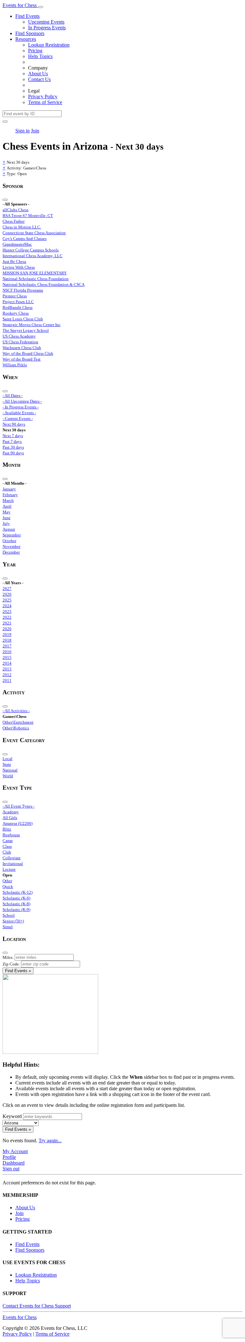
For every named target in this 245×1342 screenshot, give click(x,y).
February (10, 494)
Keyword (12, 1116)
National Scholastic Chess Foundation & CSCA (44, 284)
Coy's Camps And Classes (25, 238)
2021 (7, 623)
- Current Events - (18, 418)
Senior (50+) (13, 921)
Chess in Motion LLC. (22, 227)
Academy (11, 811)
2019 (7, 634)
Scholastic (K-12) (18, 892)
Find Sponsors (29, 33)
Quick (8, 886)
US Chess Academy (19, 336)
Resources (25, 39)
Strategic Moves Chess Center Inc (32, 324)
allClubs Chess (15, 209)
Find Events (27, 16)
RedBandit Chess (18, 307)
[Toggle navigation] (40, 7)
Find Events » (18, 970)
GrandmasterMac (17, 244)
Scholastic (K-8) (16, 903)
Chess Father (14, 221)
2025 (7, 600)
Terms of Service (45, 102)
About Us (38, 73)
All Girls (10, 817)
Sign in (22, 130)
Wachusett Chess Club (22, 347)
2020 (7, 628)
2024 (7, 605)
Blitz (7, 829)
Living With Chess (19, 267)
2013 (7, 669)
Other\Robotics (16, 728)
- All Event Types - (18, 806)
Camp (8, 840)
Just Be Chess (14, 261)
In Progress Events (47, 27)
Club (7, 852)
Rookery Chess (16, 313)
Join (35, 130)
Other (7, 880)
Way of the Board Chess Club (28, 353)
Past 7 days (12, 441)
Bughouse (11, 834)
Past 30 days (13, 447)
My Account (15, 1151)
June (7, 517)
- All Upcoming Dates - (22, 401)
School (9, 915)
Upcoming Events (46, 22)
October (9, 540)
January (9, 489)
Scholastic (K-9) (16, 909)
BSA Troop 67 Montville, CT (28, 215)
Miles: (8, 957)
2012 (7, 674)
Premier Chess (15, 296)
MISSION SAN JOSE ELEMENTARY (35, 273)
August (9, 529)
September (12, 535)
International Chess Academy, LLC (33, 255)
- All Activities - (16, 710)
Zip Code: (11, 964)
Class (7, 846)
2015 (7, 657)
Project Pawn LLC (18, 301)
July (6, 523)
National (10, 770)
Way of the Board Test (22, 359)
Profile (9, 1157)
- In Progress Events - (21, 407)
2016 (7, 651)
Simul (8, 926)
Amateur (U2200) (18, 823)
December (11, 552)
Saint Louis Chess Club (23, 319)
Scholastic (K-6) (16, 898)
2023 (7, 611)
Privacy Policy (42, 96)
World (8, 775)
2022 (7, 617)
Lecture (9, 869)
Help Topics (40, 56)
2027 (7, 588)
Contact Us (39, 79)
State (7, 764)
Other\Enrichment (18, 722)
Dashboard (14, 1163)
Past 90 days (13, 453)
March (8, 500)
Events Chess (20, 1317)
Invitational (13, 863)
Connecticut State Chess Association (34, 232)
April (7, 506)
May (7, 512)
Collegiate (12, 857)
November (11, 546)
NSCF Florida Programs (23, 290)
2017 (7, 646)
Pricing (35, 50)
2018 (7, 640)
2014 (7, 663)
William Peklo (15, 364)
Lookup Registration (49, 45)
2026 (7, 594)
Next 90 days (14, 424)
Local (7, 758)
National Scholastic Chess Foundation (36, 278)
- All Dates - (13, 395)
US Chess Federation (20, 341)
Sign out (11, 1168)
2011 (7, 680)
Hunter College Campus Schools (31, 250)
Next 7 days (13, 435)
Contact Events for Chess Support (37, 1305)
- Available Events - (19, 412)
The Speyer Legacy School (26, 330)
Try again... (50, 1140)
